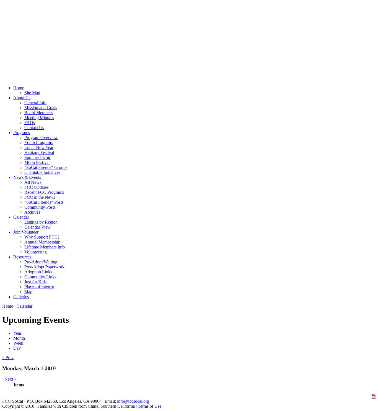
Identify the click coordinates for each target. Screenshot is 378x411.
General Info (35, 102)
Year (17, 333)
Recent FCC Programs (44, 192)
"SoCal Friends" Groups (45, 167)
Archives (32, 212)
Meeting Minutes (39, 117)
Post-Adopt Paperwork (44, 267)
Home (18, 87)
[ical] (373, 397)
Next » (10, 379)
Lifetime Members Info (44, 247)
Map (28, 291)
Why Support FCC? (41, 237)
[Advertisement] (189, 41)
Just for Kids (35, 281)
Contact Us (34, 127)
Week (18, 343)
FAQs (29, 122)
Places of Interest (39, 286)
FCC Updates (36, 187)
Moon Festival (37, 162)
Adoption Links (38, 271)
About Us (21, 97)
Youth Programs (38, 142)
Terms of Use (149, 406)
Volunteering (35, 252)
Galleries (21, 296)
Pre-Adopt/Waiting (40, 262)
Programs (21, 132)
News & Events (27, 177)
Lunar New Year (38, 147)
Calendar (21, 217)
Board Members (38, 112)
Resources (22, 257)
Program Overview (41, 137)
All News (32, 182)
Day (17, 348)
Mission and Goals (40, 107)
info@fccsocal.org (133, 401)
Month (19, 338)
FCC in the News (39, 197)
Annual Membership (42, 242)
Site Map (32, 92)
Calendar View (37, 227)
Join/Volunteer (25, 232)
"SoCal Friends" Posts (43, 202)
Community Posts (39, 207)
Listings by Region (41, 222)
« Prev (8, 357)
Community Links (40, 276)
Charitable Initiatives (42, 172)
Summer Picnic (37, 157)
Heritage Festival (39, 152)
